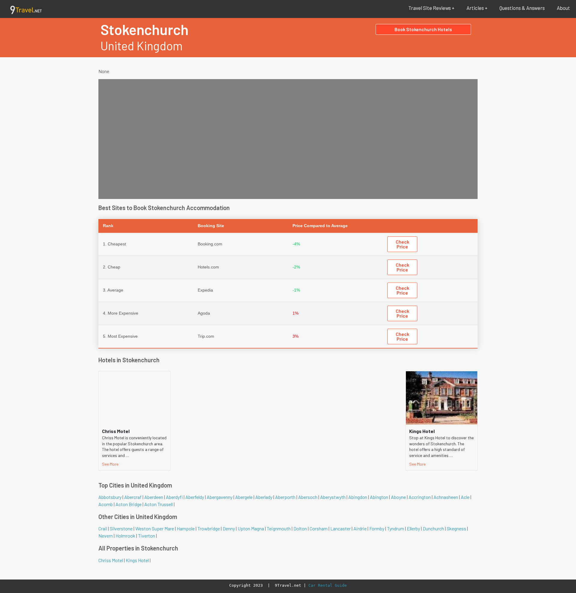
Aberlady (263, 497)
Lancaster (340, 528)
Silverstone (121, 528)
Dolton (300, 528)
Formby (376, 528)
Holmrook (125, 535)
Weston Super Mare (154, 528)
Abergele (244, 497)
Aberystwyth (333, 497)
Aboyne (398, 497)
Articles (475, 8)
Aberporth (285, 497)
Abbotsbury (110, 497)
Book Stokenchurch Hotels (423, 29)
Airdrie (360, 528)
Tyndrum (395, 528)
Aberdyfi (174, 497)
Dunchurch (433, 528)
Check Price (402, 244)
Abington (379, 497)
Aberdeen (153, 497)
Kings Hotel (137, 560)
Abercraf (133, 497)
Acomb (105, 504)
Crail (102, 528)
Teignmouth (279, 528)
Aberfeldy (194, 497)
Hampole (186, 528)
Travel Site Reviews (429, 8)
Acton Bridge (129, 504)
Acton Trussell (158, 504)
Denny (229, 528)
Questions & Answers (522, 8)
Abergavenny (219, 497)
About (563, 8)
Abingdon (357, 497)
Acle (465, 497)
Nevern (105, 535)
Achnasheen (446, 497)
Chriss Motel (110, 560)
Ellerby (413, 528)
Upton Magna (251, 528)
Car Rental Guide (327, 585)
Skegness (456, 528)
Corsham (319, 528)
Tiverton (146, 535)
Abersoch (307, 497)
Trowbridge (208, 528)
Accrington (420, 497)
